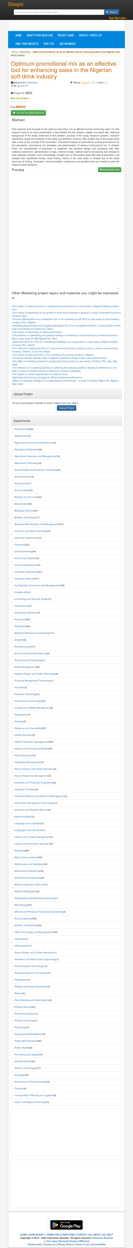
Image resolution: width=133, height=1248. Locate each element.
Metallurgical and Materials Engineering (35, 898)
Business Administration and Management (36, 524)
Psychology (20, 1027)
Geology (19, 721)
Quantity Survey (23, 1061)
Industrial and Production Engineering (34, 782)
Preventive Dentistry (25, 1013)
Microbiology (21, 904)
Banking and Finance (25, 497)
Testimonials (34, 1244)
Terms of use (82, 1244)
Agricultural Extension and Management (35, 456)
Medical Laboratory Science (29, 884)
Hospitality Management (27, 762)
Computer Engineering (26, 571)
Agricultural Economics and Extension (34, 442)
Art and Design (22, 490)
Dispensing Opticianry (26, 612)
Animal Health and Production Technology (36, 469)
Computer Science (24, 578)
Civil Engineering (23, 551)
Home (19, 35)
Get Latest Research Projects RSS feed (67, 1241)
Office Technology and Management (33, 932)
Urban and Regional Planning (30, 1102)
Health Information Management (31, 741)
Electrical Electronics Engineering (32, 633)
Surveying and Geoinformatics (30, 1081)
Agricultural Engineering (27, 449)
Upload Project (66, 408)
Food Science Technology (28, 701)
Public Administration (25, 1040)
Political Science (23, 1006)
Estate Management (25, 667)
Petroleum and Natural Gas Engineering (35, 959)
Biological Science (24, 510)
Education (20, 626)
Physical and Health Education (30, 986)
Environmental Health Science (30, 653)
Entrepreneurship (24, 646)
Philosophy (20, 979)
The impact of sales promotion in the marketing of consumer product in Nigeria (53, 354)
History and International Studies (31, 748)
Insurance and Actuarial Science (31, 809)
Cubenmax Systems (102, 1237)
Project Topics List (91, 35)
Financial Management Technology (33, 680)
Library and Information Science (31, 843)
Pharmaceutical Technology (29, 966)
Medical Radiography (25, 891)
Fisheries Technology (26, 694)
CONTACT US (83, 1234)
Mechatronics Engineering (28, 877)
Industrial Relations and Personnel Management (39, 796)
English (18, 639)
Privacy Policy (65, 1244)
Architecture (21, 483)
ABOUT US (99, 1234)
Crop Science (22, 605)
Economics (20, 619)
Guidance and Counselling (28, 728)
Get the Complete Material (30, 112)
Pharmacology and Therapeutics (31, 972)
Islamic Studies (22, 816)
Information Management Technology (34, 802)
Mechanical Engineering (27, 870)
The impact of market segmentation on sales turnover (40, 374)
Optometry (20, 938)
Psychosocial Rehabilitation (29, 1034)
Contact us (49, 1244)
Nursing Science (23, 918)
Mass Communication (26, 857)
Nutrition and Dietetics (26, 925)
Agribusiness (21, 435)
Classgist (15, 4)
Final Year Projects (27, 44)
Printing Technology (25, 1020)
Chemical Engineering (26, 537)
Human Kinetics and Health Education (34, 768)
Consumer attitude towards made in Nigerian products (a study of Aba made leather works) (60, 358)
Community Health (24, 558)
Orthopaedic (21, 945)
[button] (118, 18)
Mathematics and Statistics (28, 864)
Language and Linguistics (28, 823)
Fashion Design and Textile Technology (35, 673)
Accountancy (21, 429)
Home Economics (24, 755)
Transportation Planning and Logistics (34, 1095)
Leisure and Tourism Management (32, 836)
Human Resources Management (31, 775)
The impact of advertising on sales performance (37, 332)
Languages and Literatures (28, 830)
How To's (49, 44)
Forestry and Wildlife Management (32, 707)
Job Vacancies (67, 44)
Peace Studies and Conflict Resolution (34, 952)
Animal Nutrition (23, 476)
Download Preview (110, 169)
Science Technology (25, 1068)
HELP (110, 1234)
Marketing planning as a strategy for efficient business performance (47, 377)
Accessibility (98, 1244)
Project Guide (66, 35)
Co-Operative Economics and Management (37, 585)
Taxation (19, 1088)
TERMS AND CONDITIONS (60, 1234)
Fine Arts (19, 687)
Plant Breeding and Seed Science (32, 1000)
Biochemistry (21, 503)
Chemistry (20, 544)
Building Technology (25, 517)
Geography (20, 714)
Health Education (23, 734)
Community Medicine (25, 565)
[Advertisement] (70, 22)
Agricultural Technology (27, 463)
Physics (19, 993)
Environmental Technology (28, 660)
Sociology (20, 1074)
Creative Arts (21, 592)
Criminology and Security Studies (32, 599)
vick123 (24, 85)
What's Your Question (40, 35)
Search (113, 12)
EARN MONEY (36, 1234)
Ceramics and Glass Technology (31, 531)
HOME (23, 1234)
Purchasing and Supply (26, 1054)
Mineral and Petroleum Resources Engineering (39, 911)
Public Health (21, 1047)
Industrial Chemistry (25, 789)
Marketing (25, 51)
